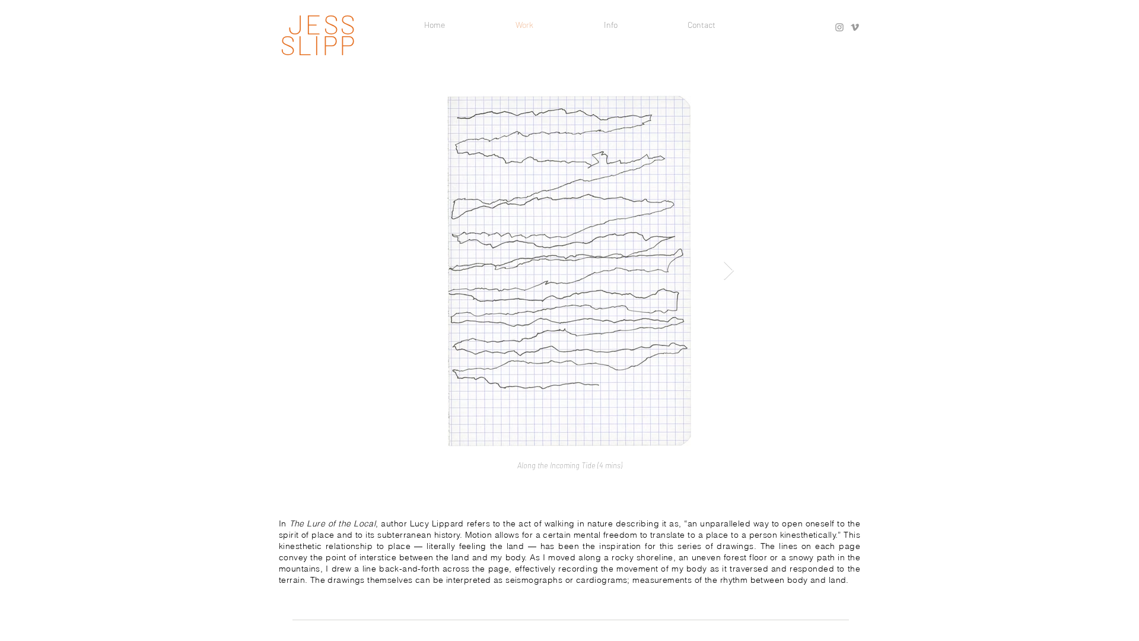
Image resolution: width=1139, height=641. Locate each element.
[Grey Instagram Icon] (839, 27)
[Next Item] (728, 271)
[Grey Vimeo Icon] (855, 27)
